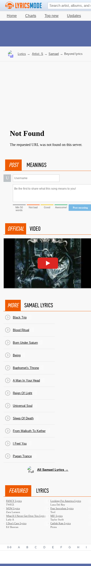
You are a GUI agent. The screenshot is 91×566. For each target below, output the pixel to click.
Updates (74, 16)
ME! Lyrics (56, 515)
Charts (30, 16)
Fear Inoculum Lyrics (62, 508)
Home (12, 16)
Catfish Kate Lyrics (60, 523)
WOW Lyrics (13, 508)
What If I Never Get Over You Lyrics (26, 515)
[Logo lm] (23, 5)
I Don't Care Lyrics (16, 523)
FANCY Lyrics (14, 500)
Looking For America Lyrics (65, 500)
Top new (52, 16)
